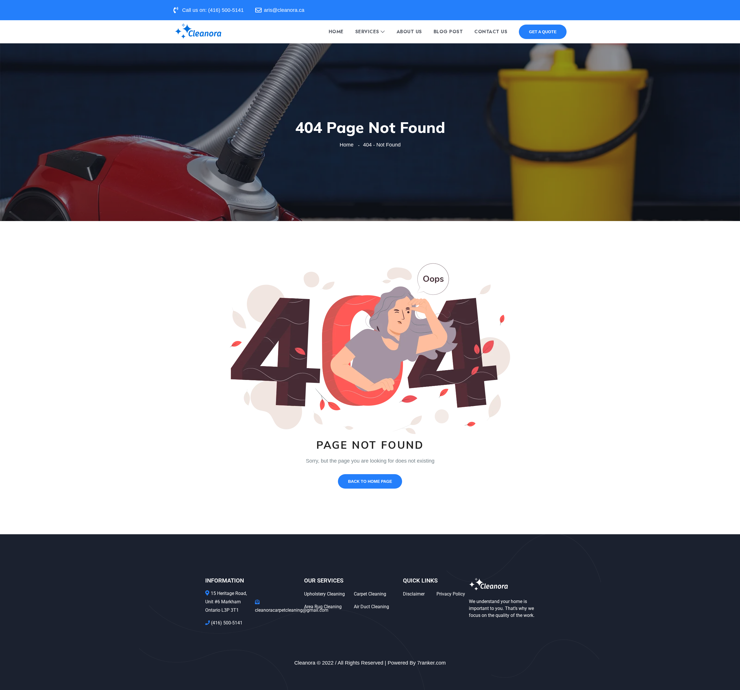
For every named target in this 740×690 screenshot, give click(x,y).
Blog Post (448, 32)
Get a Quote (542, 31)
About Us (409, 32)
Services (367, 32)
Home (336, 32)
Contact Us (490, 32)
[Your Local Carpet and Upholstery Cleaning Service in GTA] (198, 31)
